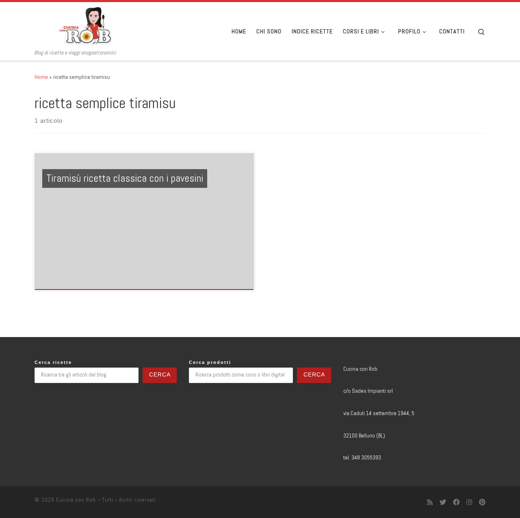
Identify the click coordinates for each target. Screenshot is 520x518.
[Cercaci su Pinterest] (482, 502)
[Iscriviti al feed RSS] (430, 502)
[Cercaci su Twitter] (443, 502)
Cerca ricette (53, 362)
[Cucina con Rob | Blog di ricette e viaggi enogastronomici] (85, 25)
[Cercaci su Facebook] (456, 502)
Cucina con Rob (76, 499)
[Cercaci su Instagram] (469, 502)
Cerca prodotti (210, 362)
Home (41, 77)
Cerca (160, 375)
